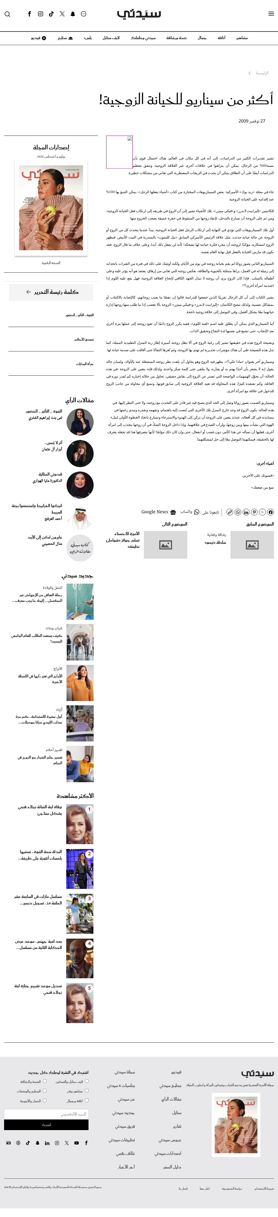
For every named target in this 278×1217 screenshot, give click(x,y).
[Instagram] (40, 14)
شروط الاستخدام (264, 1188)
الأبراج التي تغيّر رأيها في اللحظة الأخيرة (40, 679)
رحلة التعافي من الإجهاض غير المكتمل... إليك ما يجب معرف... (37, 598)
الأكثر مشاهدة (75, 796)
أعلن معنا (205, 1188)
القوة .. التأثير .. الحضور (79, 315)
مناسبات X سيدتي (121, 1085)
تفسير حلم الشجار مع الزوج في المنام (40, 760)
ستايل (176, 1113)
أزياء (59, 709)
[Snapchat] (73, 14)
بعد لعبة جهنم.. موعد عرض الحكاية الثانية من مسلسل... (38, 945)
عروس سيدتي (170, 1140)
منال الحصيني (52, 544)
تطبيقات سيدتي (122, 1140)
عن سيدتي (126, 1099)
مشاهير (242, 38)
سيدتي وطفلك (143, 38)
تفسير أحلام (54, 750)
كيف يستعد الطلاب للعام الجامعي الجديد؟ (36, 639)
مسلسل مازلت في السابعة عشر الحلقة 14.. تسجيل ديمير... (38, 900)
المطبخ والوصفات (29, 1091)
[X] (62, 14)
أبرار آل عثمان (52, 449)
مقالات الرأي (79, 400)
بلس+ (88, 38)
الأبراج (57, 669)
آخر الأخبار (126, 1167)
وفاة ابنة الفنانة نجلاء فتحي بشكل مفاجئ (40, 810)
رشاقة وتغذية (216, 535)
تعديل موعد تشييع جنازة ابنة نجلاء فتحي (38, 989)
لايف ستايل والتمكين (69, 1082)
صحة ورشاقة (176, 38)
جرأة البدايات (85, 364)
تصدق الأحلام (84, 339)
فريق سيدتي (125, 1126)
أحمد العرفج (53, 519)
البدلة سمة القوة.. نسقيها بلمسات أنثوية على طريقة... (40, 855)
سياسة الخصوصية (232, 1188)
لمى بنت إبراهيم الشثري (45, 418)
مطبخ (62, 38)
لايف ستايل (111, 38)
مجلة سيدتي (125, 1072)
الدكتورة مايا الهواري (47, 481)
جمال (202, 38)
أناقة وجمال (75, 1101)
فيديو (35, 38)
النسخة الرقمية (51, 263)
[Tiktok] (51, 14)
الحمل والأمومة (30, 1101)
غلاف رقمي (125, 1153)
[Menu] (271, 14)
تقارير (177, 1126)
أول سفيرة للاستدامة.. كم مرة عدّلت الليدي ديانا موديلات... (39, 720)
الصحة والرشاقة (30, 1082)
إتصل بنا (183, 1188)
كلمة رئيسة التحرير (56, 292)
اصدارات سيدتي (167, 1153)
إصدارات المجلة (51, 148)
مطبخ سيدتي (170, 1085)
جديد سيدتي (78, 576)
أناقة (221, 38)
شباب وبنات (54, 628)
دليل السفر (172, 1167)
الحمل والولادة (52, 588)
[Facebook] (29, 14)
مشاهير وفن (75, 1091)
